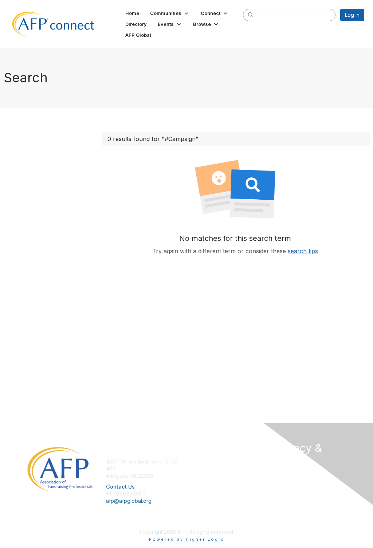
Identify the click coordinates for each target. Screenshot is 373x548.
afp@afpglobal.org (129, 501)
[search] (250, 14)
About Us (284, 474)
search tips (303, 251)
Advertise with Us (294, 496)
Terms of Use (289, 489)
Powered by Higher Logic (186, 539)
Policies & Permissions (299, 481)
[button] (170, 13)
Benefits (199, 468)
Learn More (203, 476)
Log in (352, 15)
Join (194, 461)
